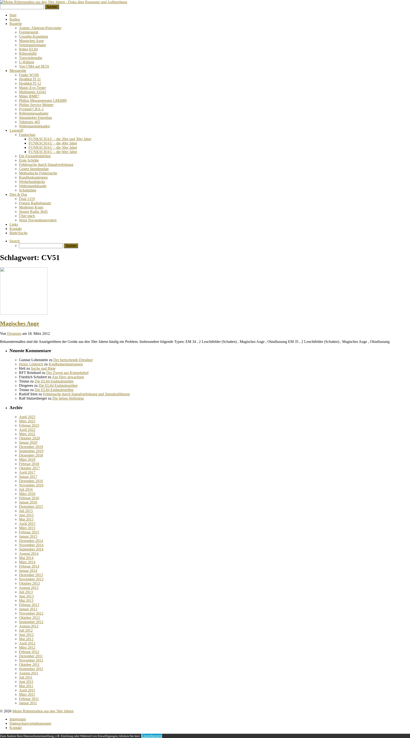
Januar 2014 (28, 571)
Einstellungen (151, 736)
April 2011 (27, 690)
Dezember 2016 (31, 481)
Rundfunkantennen (33, 177)
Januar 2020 (28, 442)
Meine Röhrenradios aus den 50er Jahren (43, 711)
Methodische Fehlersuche (38, 173)
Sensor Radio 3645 (33, 212)
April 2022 (27, 430)
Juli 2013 (26, 592)
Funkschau (27, 135)
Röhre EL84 (28, 49)
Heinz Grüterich (31, 364)
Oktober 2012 (29, 618)
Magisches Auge (31, 41)
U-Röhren (26, 62)
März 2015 (27, 528)
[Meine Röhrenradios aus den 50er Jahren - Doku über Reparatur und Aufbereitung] (63, 2)
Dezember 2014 (31, 541)
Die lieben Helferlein (68, 398)
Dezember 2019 (31, 447)
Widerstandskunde (33, 186)
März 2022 (27, 434)
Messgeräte (17, 71)
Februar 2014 (29, 566)
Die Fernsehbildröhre (35, 156)
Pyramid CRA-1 (31, 109)
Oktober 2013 (29, 583)
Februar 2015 (29, 532)
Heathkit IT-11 (30, 79)
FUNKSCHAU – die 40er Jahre (52, 143)
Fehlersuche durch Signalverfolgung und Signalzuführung (86, 394)
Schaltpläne (27, 190)
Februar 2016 (29, 498)
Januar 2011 (28, 703)
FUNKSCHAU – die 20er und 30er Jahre (59, 139)
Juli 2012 (26, 630)
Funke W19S (29, 75)
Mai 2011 (26, 686)
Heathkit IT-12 (30, 83)
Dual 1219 (27, 199)
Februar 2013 (29, 605)
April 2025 (27, 417)
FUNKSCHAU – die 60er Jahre (52, 152)
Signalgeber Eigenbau (35, 118)
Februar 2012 (29, 652)
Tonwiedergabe (30, 58)
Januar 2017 (28, 477)
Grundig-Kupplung (33, 36)
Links (13, 224)
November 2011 (31, 660)
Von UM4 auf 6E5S (34, 66)
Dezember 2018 (31, 455)
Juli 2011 (26, 677)
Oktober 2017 (29, 468)
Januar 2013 (28, 609)
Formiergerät (28, 32)
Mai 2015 (26, 519)
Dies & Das (18, 194)
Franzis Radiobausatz (35, 203)
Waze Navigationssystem (37, 220)
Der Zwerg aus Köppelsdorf (67, 373)
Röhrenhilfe (28, 53)
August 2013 (28, 588)
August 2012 (28, 626)
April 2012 (27, 643)
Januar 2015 (28, 536)
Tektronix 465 (29, 122)
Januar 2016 (28, 502)
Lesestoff (16, 130)
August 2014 (28, 553)
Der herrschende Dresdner (73, 360)
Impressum (17, 719)
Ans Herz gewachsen (68, 377)
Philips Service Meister (36, 105)
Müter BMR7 (29, 96)
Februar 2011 (29, 699)
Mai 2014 (26, 558)
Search (14, 241)
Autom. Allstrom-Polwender (40, 28)
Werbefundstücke (32, 182)
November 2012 (31, 613)
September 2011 (31, 669)
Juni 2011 (26, 682)
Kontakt (15, 229)
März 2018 (27, 460)
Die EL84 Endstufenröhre (54, 381)
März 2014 (27, 562)
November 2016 (31, 485)
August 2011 (28, 673)
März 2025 (27, 421)
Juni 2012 (26, 635)
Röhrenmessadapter (33, 113)
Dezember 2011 (31, 656)
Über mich (27, 216)
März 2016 (27, 494)
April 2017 (27, 472)
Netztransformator (32, 45)
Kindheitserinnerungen (66, 364)
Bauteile (15, 24)
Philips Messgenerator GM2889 (43, 100)
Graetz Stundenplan (34, 169)
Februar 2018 (29, 464)
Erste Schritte (29, 160)
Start (12, 15)
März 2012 (27, 647)
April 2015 (27, 524)
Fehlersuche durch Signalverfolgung (46, 165)
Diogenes (14, 334)
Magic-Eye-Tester (32, 88)
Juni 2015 (26, 515)
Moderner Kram (31, 207)
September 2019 (31, 451)
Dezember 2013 (31, 575)
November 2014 (31, 545)
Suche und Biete (43, 368)
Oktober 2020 (29, 438)
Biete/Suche (18, 233)
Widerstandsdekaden (34, 126)
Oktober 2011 (29, 665)
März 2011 (27, 694)
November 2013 (31, 579)
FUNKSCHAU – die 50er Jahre (52, 147)
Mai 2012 (26, 639)
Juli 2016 (26, 489)
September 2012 (31, 622)
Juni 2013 (26, 596)
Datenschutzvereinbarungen (30, 723)
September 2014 (31, 549)
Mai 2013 (26, 600)
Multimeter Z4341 (32, 92)
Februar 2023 (29, 425)
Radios (14, 19)
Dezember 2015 (31, 506)
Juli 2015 (26, 511)
